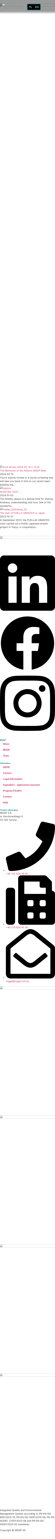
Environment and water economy (26, 194)
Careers (26, 105)
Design (26, 171)
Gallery (26, 129)
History (26, 59)
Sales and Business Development (26, 244)
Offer (26, 163)
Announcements (26, 136)
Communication (26, 342)
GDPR (6, 767)
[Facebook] (27, 669)
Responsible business (26, 80)
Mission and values (26, 32)
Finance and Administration (26, 321)
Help (5, 802)
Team (26, 225)
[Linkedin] (27, 613)
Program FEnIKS (12, 791)
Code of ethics (26, 47)
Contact (26, 350)
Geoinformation (26, 205)
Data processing (26, 215)
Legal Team (26, 333)
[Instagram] (27, 733)
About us (26, 19)
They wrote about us (26, 150)
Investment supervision (26, 181)
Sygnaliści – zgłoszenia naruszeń (21, 785)
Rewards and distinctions (26, 93)
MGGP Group (26, 69)
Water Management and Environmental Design (26, 285)
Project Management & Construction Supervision (26, 263)
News (26, 113)
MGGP (26, 9)
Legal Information (12, 779)
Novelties (26, 121)
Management (26, 233)
